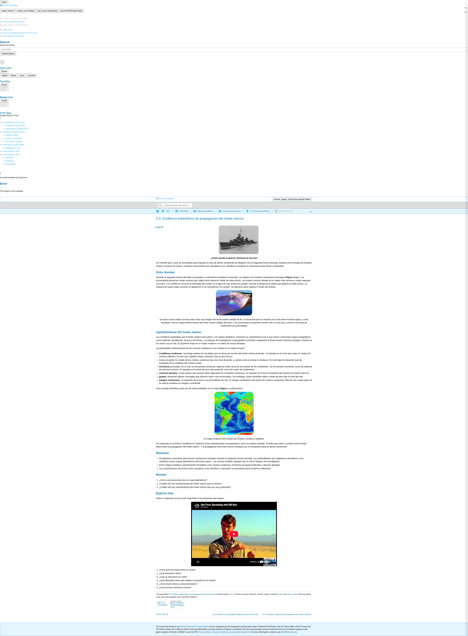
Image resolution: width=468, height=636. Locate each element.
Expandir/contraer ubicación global (310, 210)
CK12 (281, 594)
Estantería (184, 211)
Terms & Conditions (220, 632)
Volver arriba (161, 614)
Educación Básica (205, 211)
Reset (4, 71)
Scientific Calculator (14, 142)
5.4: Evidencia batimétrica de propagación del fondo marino (191, 594)
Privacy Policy (205, 632)
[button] (9, 161)
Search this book (7, 45)
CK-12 (233, 594)
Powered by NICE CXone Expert (194, 627)
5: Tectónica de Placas (260, 211)
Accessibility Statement (240, 632)
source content (292, 594)
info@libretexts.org (288, 632)
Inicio (168, 211)
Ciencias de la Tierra (231, 211)
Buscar (160, 205)
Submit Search (8, 54)
